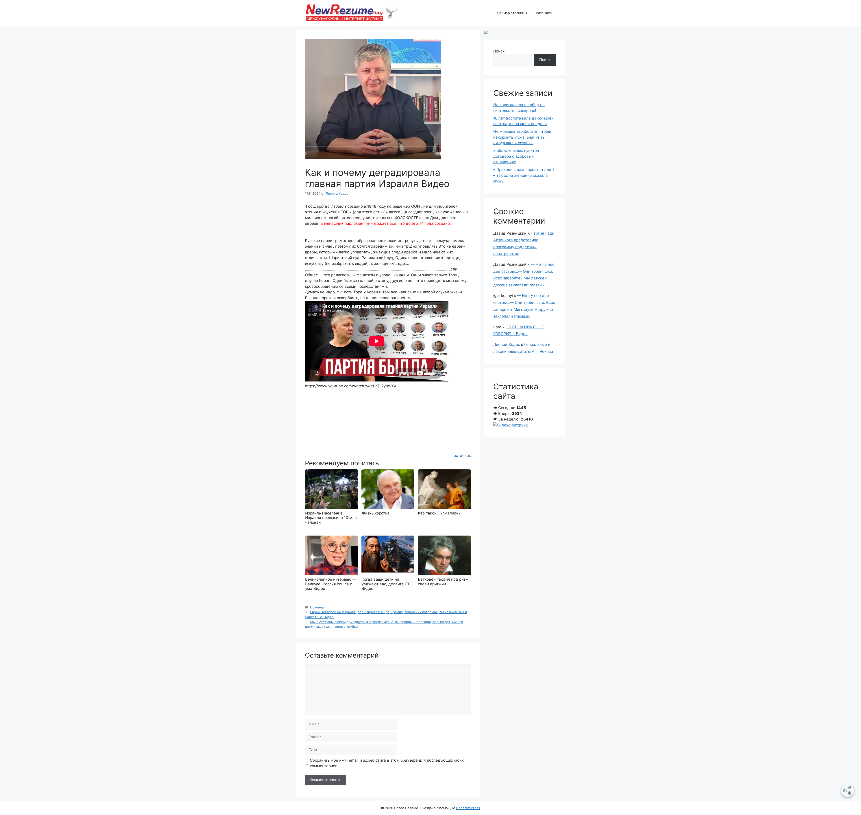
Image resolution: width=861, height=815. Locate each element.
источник (462, 455)
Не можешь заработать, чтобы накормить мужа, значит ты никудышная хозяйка (522, 137)
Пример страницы (512, 13)
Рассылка (544, 13)
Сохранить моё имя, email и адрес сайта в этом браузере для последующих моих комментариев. (387, 763)
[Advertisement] (388, 420)
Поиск (498, 51)
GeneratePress (468, 808)
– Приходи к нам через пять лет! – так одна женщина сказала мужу (523, 175)
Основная (317, 607)
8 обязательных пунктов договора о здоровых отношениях (516, 156)
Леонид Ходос (506, 344)
